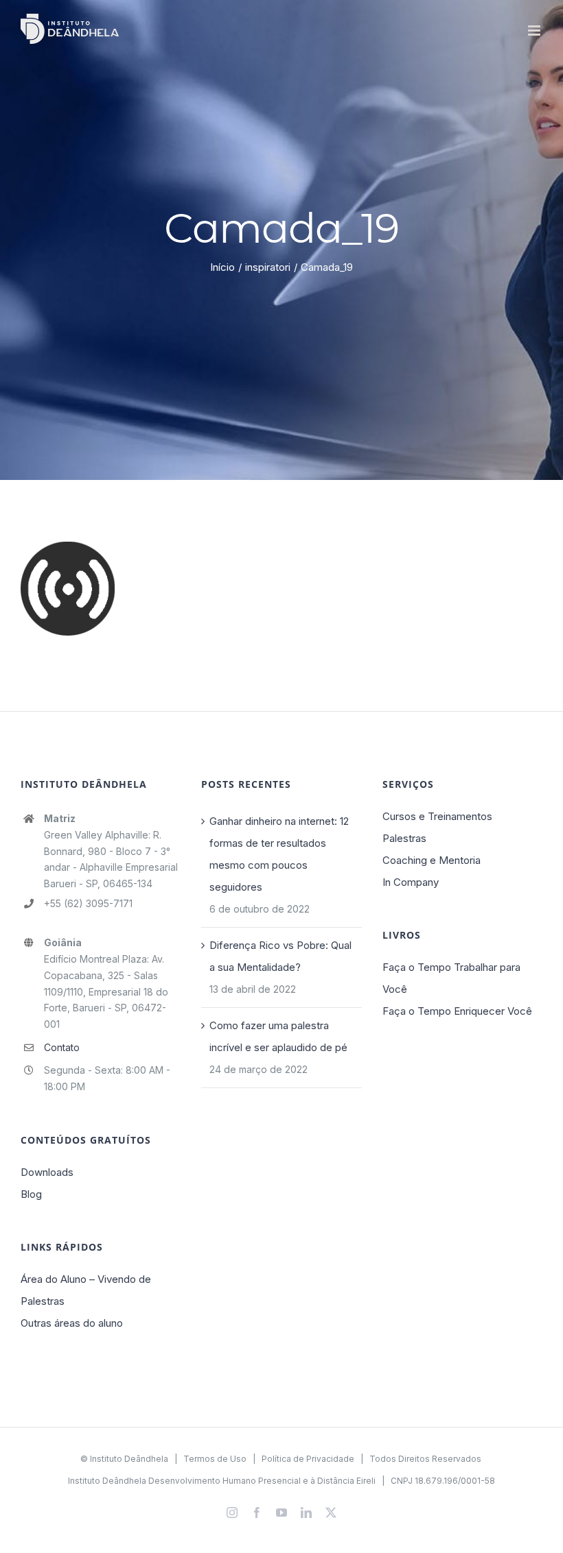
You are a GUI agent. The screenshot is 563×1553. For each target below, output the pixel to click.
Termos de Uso (214, 1459)
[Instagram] (232, 1512)
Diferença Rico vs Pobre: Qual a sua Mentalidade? (280, 956)
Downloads (47, 1172)
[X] (330, 1512)
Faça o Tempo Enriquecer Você (457, 1011)
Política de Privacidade (308, 1459)
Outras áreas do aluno (72, 1322)
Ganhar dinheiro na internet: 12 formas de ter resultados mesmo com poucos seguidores (279, 854)
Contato (62, 1047)
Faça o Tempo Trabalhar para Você (451, 978)
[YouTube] (281, 1512)
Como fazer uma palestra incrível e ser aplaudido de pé (278, 1036)
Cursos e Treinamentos (437, 816)
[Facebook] (256, 1512)
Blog (31, 1194)
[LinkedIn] (306, 1512)
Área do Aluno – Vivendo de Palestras (86, 1290)
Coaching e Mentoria (431, 860)
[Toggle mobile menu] (535, 30)
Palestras (404, 838)
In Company (410, 882)
